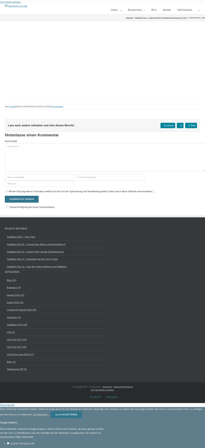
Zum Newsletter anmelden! (102, 390)
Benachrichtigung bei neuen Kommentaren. (32, 207)
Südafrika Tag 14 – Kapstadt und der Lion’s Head (32, 259)
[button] (199, 9)
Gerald (12, 106)
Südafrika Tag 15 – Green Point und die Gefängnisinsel (35, 251)
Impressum (107, 387)
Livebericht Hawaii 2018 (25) (21, 309)
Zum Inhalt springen (10, 2)
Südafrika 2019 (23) (17, 324)
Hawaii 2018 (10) (15, 295)
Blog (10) (11, 280)
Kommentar (11, 141)
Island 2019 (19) (15, 302)
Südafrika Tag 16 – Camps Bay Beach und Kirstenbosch (36, 244)
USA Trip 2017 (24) (17, 339)
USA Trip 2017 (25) (17, 347)
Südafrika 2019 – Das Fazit (21, 236)
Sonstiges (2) (14, 317)
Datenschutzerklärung (123, 387)
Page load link (7, 405)
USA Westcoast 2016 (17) (20, 354)
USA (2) (11, 332)
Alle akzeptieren (66, 414)
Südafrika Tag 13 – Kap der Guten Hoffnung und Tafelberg (37, 266)
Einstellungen (40, 414)
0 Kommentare (57, 106)
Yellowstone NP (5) (17, 369)
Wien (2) (11, 361)
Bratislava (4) (14, 287)
